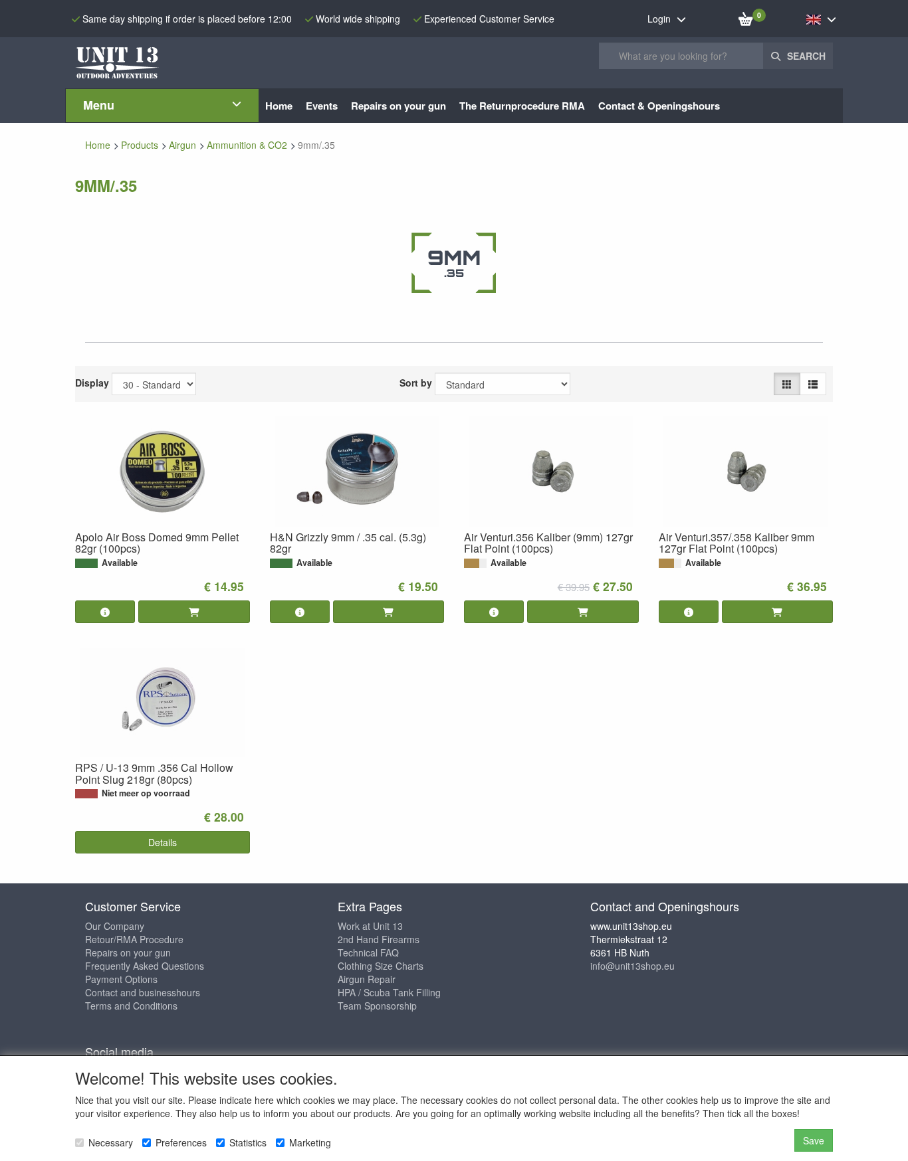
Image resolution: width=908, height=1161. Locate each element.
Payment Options (121, 979)
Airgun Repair (367, 979)
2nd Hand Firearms (378, 939)
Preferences (181, 1142)
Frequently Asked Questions (144, 965)
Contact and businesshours (142, 992)
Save (813, 1140)
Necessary (110, 1142)
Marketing (310, 1142)
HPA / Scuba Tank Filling (389, 992)
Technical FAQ (368, 952)
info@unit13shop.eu (632, 965)
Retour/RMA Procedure (134, 939)
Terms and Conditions (131, 1005)
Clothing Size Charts (380, 965)
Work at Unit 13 (370, 926)
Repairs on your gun (128, 952)
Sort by (415, 382)
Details (162, 842)
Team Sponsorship (377, 1005)
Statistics (248, 1142)
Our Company (114, 926)
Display (92, 382)
